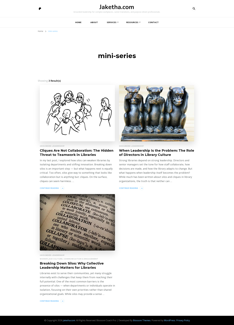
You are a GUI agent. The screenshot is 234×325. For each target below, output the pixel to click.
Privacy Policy (183, 320)
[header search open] (193, 8)
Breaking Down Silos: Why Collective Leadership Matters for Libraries (72, 265)
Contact (153, 22)
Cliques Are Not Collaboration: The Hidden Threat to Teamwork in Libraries (76, 153)
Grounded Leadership (52, 146)
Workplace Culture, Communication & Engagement (69, 259)
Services (111, 22)
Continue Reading (49, 188)
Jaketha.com (116, 7)
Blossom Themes (142, 320)
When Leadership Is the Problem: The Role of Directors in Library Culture (156, 153)
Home (78, 22)
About (94, 22)
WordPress (169, 320)
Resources (132, 22)
